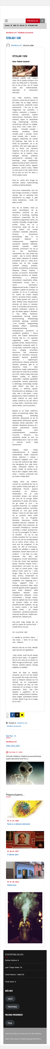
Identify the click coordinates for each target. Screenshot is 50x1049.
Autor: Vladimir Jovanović (21, 61)
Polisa (10, 1022)
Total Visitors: (11, 974)
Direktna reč (11, 32)
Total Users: (10, 982)
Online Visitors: (11, 960)
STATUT (10, 998)
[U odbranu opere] (25, 839)
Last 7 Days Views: (12, 967)
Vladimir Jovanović (25, 32)
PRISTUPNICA (12, 1006)
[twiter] (17, 714)
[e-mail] (22, 714)
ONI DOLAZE (13, 746)
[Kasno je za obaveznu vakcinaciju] (25, 809)
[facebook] (12, 714)
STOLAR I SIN (13, 38)
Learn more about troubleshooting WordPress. (23, 1039)
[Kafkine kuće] (25, 870)
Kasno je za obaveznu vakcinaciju (18, 823)
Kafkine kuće (11, 885)
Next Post (9, 735)
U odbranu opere (13, 854)
